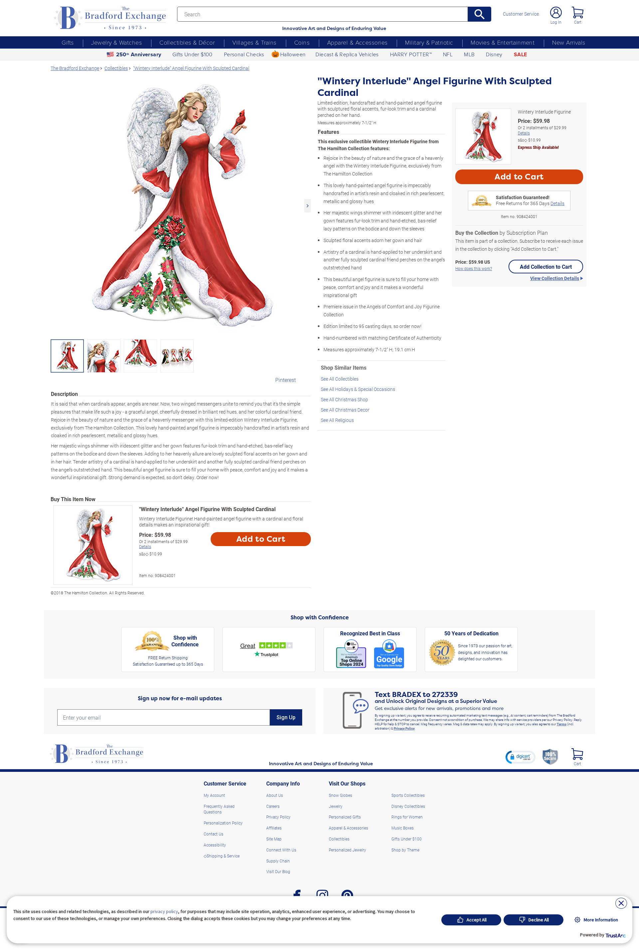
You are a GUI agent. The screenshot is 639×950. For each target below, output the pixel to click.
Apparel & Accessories (357, 42)
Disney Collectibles (408, 806)
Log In (555, 22)
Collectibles (339, 838)
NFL (448, 54)
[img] (577, 754)
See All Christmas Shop (344, 399)
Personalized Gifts (345, 816)
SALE (520, 54)
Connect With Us (281, 849)
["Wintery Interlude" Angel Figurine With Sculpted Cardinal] (181, 206)
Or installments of (163, 544)
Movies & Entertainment (502, 42)
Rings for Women (407, 816)
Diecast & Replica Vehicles (347, 54)
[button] (520, 757)
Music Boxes (402, 827)
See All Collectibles (339, 379)
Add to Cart (261, 539)
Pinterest (285, 379)
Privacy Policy (404, 728)
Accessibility (215, 844)
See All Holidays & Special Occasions (358, 389)
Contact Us (213, 833)
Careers (273, 806)
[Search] (480, 14)
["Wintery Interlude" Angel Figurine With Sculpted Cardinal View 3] (140, 356)
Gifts (68, 42)
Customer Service (521, 14)
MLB (469, 54)
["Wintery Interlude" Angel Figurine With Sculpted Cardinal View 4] (177, 356)
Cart (577, 22)
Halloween (293, 54)
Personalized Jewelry (347, 849)
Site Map (274, 838)
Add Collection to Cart (546, 266)
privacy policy (164, 911)
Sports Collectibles (408, 795)
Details (145, 546)
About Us (274, 795)
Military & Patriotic (429, 42)
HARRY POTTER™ (411, 54)
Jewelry (335, 806)
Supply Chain (278, 860)
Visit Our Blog (278, 871)
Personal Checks (244, 54)
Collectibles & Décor (187, 42)
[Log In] (556, 12)
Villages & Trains (254, 42)
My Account (214, 795)
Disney (494, 54)
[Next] (307, 205)
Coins (302, 42)
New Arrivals (568, 42)
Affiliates (274, 827)
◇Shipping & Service (222, 855)
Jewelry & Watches (116, 42)
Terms (561, 724)
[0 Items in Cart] (577, 12)
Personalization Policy (223, 822)
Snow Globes (340, 795)
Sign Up (286, 717)
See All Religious (337, 420)
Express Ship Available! (538, 147)
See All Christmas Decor (345, 410)
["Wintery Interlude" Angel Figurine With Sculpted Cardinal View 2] (103, 356)
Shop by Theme (405, 849)
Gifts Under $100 (192, 54)
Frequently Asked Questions (219, 809)
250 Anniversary (138, 54)
